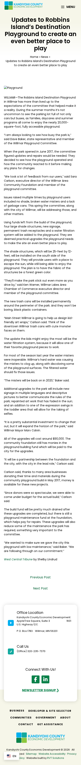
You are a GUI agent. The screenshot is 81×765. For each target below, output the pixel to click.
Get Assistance (50, 724)
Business (17, 710)
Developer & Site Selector (49, 711)
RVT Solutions (55, 758)
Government (46, 717)
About (65, 717)
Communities (21, 717)
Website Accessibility (52, 754)
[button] (36, 679)
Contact (25, 724)
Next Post (40, 588)
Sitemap (31, 754)
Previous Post (40, 577)
